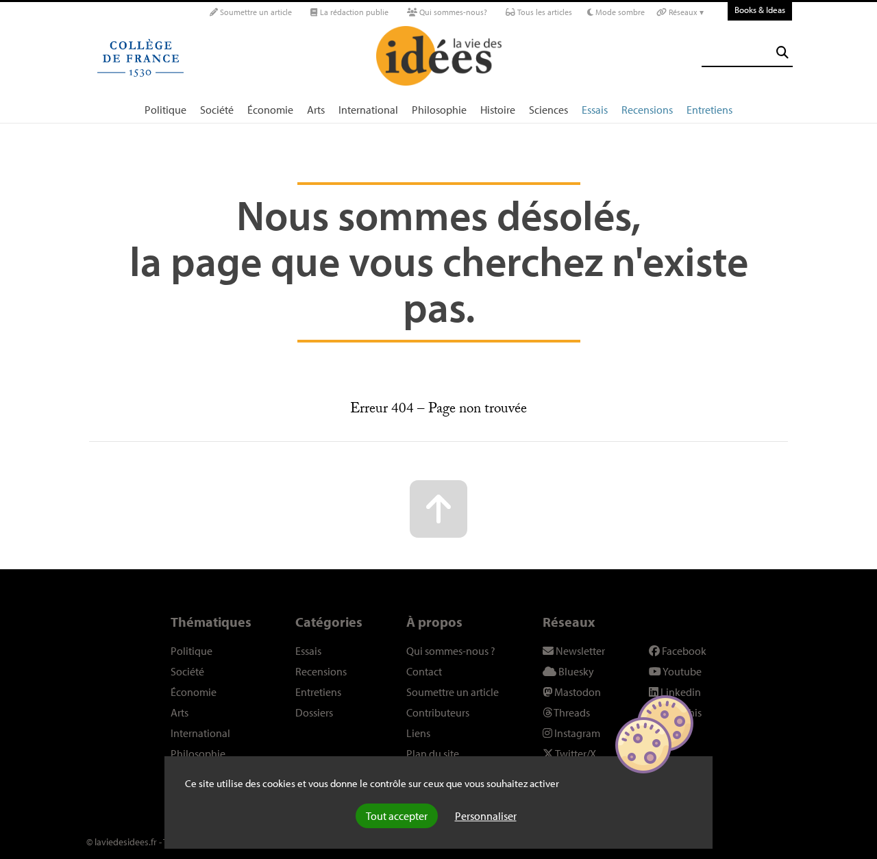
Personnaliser (486, 816)
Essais (595, 109)
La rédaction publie (353, 12)
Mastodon (576, 692)
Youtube (681, 671)
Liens (418, 733)
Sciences (548, 109)
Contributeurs (437, 712)
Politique (165, 109)
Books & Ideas (759, 9)
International (368, 109)
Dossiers (314, 712)
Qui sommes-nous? (452, 12)
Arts (316, 109)
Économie (270, 109)
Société (217, 109)
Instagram (576, 733)
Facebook (683, 651)
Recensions (647, 109)
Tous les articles (543, 12)
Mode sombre (619, 12)
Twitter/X (575, 753)
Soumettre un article (255, 12)
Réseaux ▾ (685, 12)
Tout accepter (397, 816)
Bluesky (575, 671)
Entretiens (709, 109)
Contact (424, 671)
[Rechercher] (782, 52)
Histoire (497, 109)
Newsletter (579, 651)
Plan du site (432, 753)
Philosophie (439, 109)
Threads (571, 712)
